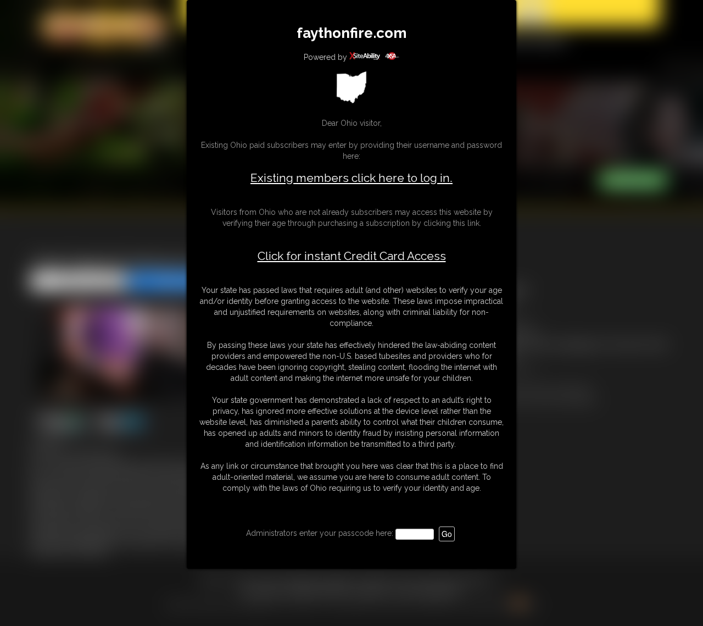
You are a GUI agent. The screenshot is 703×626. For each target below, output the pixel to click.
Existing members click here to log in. (351, 178)
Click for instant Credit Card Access (352, 256)
